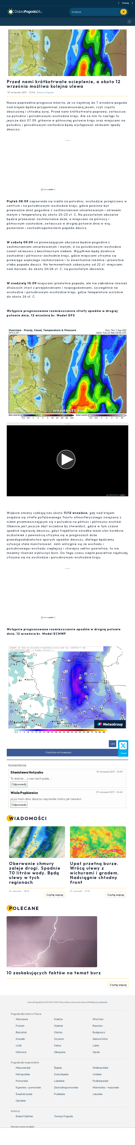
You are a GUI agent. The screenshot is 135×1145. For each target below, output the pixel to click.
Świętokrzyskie (24, 1094)
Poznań (20, 1025)
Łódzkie (97, 1074)
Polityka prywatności (98, 1002)
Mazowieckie (23, 1067)
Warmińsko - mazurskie (106, 1087)
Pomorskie (22, 1080)
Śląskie (58, 1067)
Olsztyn (58, 1032)
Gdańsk (58, 1025)
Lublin (96, 1045)
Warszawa (22, 1019)
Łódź (19, 1045)
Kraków (58, 1019)
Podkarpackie (100, 1080)
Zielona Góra (100, 1038)
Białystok (21, 1032)
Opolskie (21, 1100)
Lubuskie (97, 1094)
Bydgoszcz (99, 1032)
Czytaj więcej (54, 894)
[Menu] (129, 22)
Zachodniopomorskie (66, 1087)
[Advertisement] (67, 165)
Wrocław (98, 1019)
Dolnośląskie (61, 1074)
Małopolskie (23, 1074)
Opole (96, 1052)
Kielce (57, 1045)
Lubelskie (59, 1080)
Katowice (21, 1052)
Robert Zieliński (24, 1116)
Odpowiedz (19, 784)
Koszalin (20, 1038)
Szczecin (59, 1038)
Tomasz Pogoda (63, 1116)
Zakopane (59, 1052)
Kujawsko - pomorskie (28, 1087)
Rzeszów (98, 1025)
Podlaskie (59, 1094)
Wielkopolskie (100, 1067)
